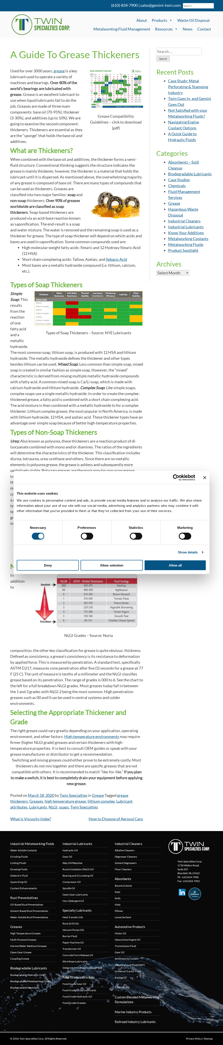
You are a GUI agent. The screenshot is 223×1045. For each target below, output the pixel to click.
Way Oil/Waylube (72, 863)
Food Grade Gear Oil (74, 984)
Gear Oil (67, 856)
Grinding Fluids (19, 856)
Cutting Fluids (18, 863)
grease (59, 70)
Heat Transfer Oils (73, 917)
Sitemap (208, 1038)
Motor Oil (120, 933)
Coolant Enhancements (23, 888)
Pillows (119, 911)
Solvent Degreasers (126, 863)
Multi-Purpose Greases (23, 939)
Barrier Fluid (70, 936)
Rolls (117, 898)
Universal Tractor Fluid (128, 971)
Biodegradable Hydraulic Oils (27, 975)
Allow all (175, 565)
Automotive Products (130, 927)
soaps (64, 807)
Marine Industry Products (133, 1012)
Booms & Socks (123, 885)
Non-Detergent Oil (73, 900)
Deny (48, 565)
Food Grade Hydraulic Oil (77, 996)
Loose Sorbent (123, 917)
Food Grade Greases (74, 1002)
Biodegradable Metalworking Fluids (30, 981)
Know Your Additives (186, 232)
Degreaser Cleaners (126, 856)
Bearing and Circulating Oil (78, 875)
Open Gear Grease (20, 952)
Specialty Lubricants (77, 910)
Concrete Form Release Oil (78, 955)
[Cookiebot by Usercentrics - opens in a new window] (176, 477)
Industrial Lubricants (186, 226)
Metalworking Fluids (185, 244)
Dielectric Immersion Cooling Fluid (82, 967)
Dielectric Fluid (19, 875)
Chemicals (177, 185)
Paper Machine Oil (73, 942)
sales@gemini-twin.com (160, 5)
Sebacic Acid (116, 259)
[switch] (87, 536)
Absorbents (123, 879)
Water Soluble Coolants (23, 850)
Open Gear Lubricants (75, 894)
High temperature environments (91, 736)
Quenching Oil (18, 882)
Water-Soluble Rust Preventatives (29, 917)
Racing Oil (121, 977)
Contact (204, 29)
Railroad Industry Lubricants (135, 1022)
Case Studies (179, 179)
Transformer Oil (72, 948)
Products (159, 20)
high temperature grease (65, 801)
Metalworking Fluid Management (121, 29)
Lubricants (38, 807)
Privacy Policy (194, 1038)
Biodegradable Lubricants (190, 173)
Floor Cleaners (123, 869)
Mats (117, 904)
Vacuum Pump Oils (73, 929)
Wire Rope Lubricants (75, 961)
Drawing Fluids (18, 869)
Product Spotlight (183, 250)
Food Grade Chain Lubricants (79, 990)
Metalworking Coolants (188, 238)
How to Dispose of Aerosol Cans (116, 818)
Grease (98, 795)
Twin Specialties (73, 795)
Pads (117, 892)
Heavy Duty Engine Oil (127, 939)
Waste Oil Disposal (193, 20)
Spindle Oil (69, 888)
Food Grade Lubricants (79, 977)
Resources (164, 29)
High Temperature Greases (25, 933)
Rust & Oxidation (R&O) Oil (78, 869)
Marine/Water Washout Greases (28, 946)
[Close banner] (204, 477)
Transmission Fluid (125, 946)
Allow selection (111, 565)
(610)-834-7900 (124, 5)
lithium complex (101, 801)
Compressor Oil (72, 882)
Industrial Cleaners (184, 221)
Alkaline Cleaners (124, 850)
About (141, 20)
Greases (36, 801)
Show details (188, 552)
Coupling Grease (19, 958)
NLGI (53, 807)
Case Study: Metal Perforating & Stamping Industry (188, 86)
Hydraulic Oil (70, 850)
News (188, 29)
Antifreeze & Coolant (127, 958)
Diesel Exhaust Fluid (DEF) (130, 965)
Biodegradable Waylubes (24, 987)
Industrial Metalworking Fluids (32, 844)
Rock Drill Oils (71, 923)
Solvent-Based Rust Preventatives (29, 911)
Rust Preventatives (24, 898)
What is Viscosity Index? (30, 818)
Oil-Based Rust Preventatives (26, 904)
